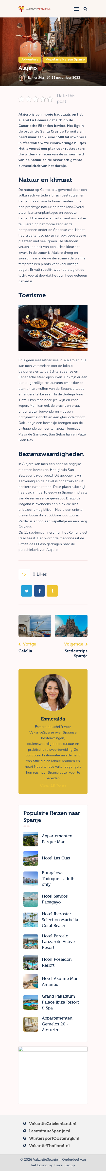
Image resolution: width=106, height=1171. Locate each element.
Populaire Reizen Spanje (65, 59)
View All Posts (53, 786)
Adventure (30, 59)
